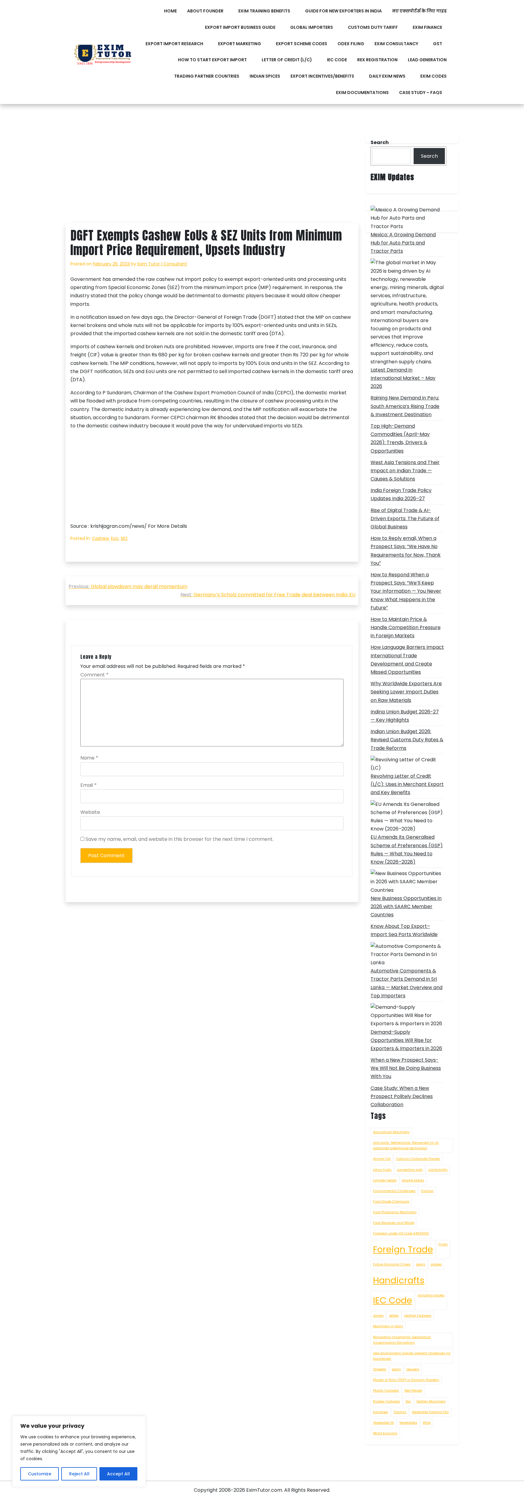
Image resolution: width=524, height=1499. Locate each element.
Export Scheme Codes (301, 44)
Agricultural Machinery (391, 1132)
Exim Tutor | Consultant (162, 264)
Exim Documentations (362, 92)
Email (88, 785)
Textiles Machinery (431, 1401)
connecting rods (410, 1169)
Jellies (394, 1315)
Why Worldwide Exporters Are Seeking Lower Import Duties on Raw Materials (406, 691)
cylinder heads (385, 1180)
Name (89, 757)
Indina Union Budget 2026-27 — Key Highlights (405, 715)
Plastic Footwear (386, 1390)
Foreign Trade (403, 1249)
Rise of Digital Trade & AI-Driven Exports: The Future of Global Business (405, 518)
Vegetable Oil (383, 1422)
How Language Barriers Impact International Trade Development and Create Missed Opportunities (407, 659)
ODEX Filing (351, 44)
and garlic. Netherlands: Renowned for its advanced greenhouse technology (406, 1145)
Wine (427, 1422)
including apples (431, 1295)
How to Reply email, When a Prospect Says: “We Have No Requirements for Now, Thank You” (406, 551)
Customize (39, 1474)
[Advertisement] (212, 178)
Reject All (79, 1474)
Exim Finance (427, 27)
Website (90, 812)
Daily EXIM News (387, 76)
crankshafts (438, 1169)
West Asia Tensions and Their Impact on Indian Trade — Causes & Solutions (405, 470)
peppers (412, 1369)
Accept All (118, 1474)
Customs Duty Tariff (373, 27)
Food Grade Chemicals (391, 1201)
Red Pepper (413, 1390)
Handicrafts (399, 1280)
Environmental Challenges (394, 1191)
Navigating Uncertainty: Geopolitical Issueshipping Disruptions (402, 1340)
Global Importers (311, 27)
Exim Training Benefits (264, 11)
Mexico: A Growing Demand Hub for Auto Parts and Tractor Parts (403, 242)
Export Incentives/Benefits (322, 76)
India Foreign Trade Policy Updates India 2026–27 (401, 494)
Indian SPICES (265, 76)
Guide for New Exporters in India (343, 11)
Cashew (100, 538)
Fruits (443, 1244)
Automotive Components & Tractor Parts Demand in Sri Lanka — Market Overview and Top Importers (406, 983)
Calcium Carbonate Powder (418, 1159)
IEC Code (337, 60)
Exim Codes (433, 76)
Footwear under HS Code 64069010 (401, 1233)
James (378, 1315)
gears (420, 1264)
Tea (408, 1401)
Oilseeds (379, 1369)
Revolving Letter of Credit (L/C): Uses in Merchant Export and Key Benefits (407, 784)
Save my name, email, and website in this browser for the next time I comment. (180, 839)
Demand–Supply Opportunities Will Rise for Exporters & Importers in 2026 (406, 1040)
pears (396, 1369)
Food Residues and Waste (393, 1223)
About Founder (205, 11)
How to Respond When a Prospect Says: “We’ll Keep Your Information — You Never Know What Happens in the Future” (406, 591)
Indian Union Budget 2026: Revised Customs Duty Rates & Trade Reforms (407, 739)
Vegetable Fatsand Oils (430, 1412)
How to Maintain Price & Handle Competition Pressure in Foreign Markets (406, 627)
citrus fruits (382, 1169)
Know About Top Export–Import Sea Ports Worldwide (404, 930)
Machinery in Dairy (388, 1326)
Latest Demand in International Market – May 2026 (403, 378)
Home (170, 11)
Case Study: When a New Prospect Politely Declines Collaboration (402, 1096)
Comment (94, 674)
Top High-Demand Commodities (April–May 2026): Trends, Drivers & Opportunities (400, 438)
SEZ (124, 538)
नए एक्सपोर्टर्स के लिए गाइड (419, 11)
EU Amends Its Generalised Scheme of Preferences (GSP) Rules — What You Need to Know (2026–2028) (407, 849)
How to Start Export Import (212, 60)
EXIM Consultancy (396, 44)
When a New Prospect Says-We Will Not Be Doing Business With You (406, 1068)
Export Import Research (174, 44)
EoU (115, 538)
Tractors (400, 1412)
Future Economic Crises (392, 1264)
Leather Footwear (418, 1315)
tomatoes (380, 1412)
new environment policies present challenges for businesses (412, 1356)
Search (429, 156)
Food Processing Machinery (395, 1212)
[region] (79, 1451)
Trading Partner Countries (206, 76)
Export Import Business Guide (240, 27)
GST (437, 44)
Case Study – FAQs (420, 92)
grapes (436, 1264)
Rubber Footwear (386, 1401)
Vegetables (408, 1422)
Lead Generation (427, 60)
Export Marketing (239, 44)
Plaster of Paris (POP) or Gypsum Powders (406, 1380)
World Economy (385, 1433)
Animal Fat (382, 1159)
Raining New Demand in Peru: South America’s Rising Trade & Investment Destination (405, 406)
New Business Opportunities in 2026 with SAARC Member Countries (406, 906)
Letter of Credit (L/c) (287, 60)
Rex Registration (377, 60)
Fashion (427, 1191)
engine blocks (413, 1180)
